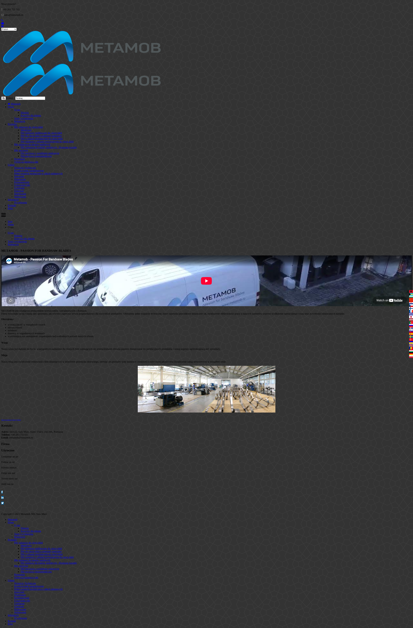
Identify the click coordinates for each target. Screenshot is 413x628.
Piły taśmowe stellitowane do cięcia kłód (41, 132)
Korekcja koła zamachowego (29, 170)
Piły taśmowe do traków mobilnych (32, 144)
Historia (25, 112)
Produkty (12, 124)
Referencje (19, 121)
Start (10, 221)
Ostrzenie (19, 191)
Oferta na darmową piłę (26, 162)
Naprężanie (20, 179)
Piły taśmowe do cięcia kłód (28, 127)
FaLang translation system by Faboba (11, 420)
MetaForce (26, 130)
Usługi (11, 164)
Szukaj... (10, 98)
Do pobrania (20, 202)
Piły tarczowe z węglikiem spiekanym (40, 153)
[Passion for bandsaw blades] (82, 62)
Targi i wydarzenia (23, 118)
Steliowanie (20, 196)
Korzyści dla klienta (31, 115)
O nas (17, 109)
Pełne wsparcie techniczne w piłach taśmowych (38, 173)
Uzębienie (19, 188)
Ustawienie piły (22, 185)
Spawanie (19, 176)
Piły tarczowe (21, 150)
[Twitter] (2, 503)
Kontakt (12, 205)
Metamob (15, 103)
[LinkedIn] (2, 497)
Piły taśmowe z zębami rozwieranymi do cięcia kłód (47, 141)
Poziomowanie (21, 182)
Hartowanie (20, 193)
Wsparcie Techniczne (25, 167)
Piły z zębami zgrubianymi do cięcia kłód (42, 138)
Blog (10, 208)
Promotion (19, 159)
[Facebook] (2, 492)
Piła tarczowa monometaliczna (36, 156)
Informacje (13, 199)
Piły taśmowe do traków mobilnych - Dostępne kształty (49, 147)
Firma (11, 106)
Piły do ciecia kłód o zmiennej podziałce (41, 135)
